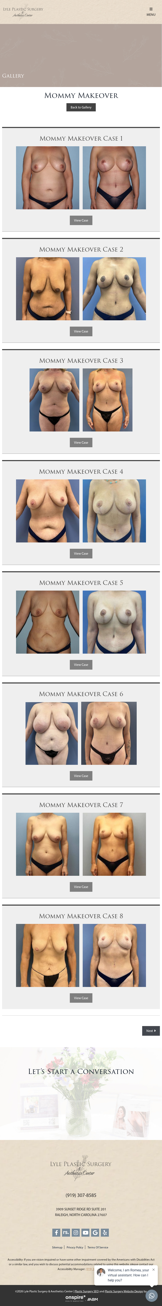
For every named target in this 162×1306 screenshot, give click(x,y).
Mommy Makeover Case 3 (81, 360)
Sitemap (57, 1247)
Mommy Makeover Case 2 (81, 249)
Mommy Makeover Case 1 (81, 138)
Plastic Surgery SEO (87, 1291)
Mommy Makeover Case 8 (81, 916)
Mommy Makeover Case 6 (81, 694)
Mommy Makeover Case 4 (81, 471)
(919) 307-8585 (81, 1195)
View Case (81, 220)
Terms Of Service (98, 1247)
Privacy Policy (75, 1247)
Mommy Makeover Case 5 (81, 583)
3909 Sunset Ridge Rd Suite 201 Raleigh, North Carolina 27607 (81, 1212)
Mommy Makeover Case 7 (81, 805)
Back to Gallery (81, 107)
